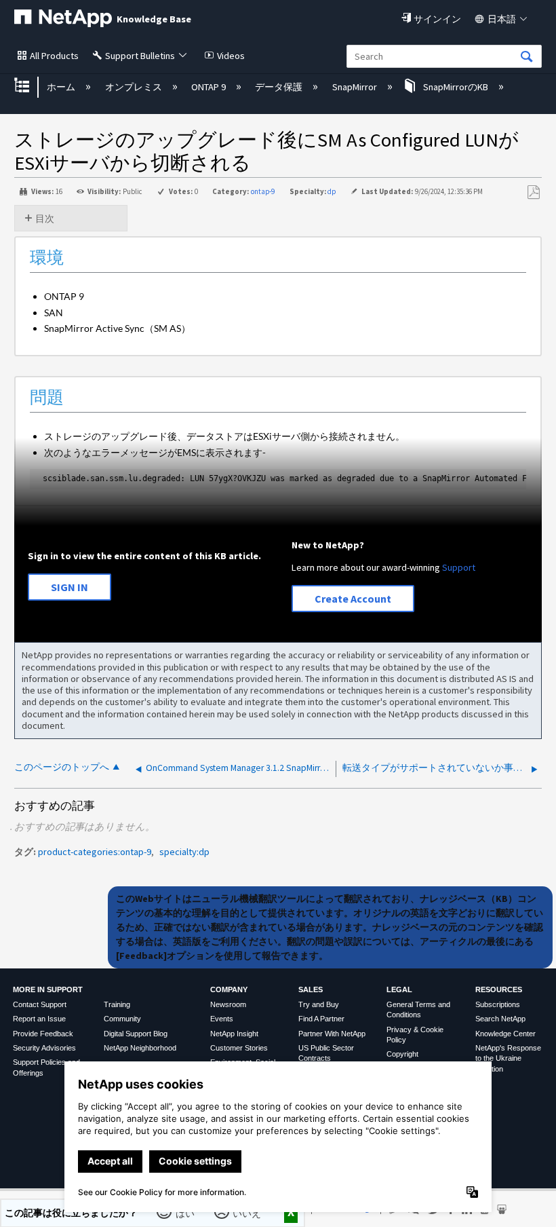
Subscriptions (497, 1004)
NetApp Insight (234, 1034)
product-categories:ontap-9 (94, 852)
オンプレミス (134, 87)
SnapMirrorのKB (455, 87)
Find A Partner (321, 1019)
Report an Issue (39, 1019)
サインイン (437, 19)
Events (221, 1019)
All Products (54, 56)
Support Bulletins (140, 56)
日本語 (502, 19)
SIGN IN (69, 587)
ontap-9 (263, 191)
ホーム (62, 87)
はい (185, 1213)
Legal (399, 989)
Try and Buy (318, 1004)
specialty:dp (184, 852)
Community (122, 1019)
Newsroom (228, 1004)
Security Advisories (44, 1048)
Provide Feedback (43, 1034)
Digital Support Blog (135, 1034)
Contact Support (39, 1004)
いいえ (247, 1213)
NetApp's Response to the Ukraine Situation (508, 1058)
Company (228, 989)
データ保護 (279, 87)
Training (117, 1004)
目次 (44, 218)
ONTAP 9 (209, 87)
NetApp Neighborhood (140, 1048)
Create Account (353, 598)
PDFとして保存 (533, 192)
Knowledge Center (505, 1034)
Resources (498, 989)
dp (331, 191)
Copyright (402, 1054)
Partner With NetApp (331, 1034)
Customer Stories (239, 1048)
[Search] (526, 57)
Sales (310, 989)
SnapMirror (355, 87)
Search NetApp (500, 1019)
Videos (231, 56)
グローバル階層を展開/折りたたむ (30, 86)
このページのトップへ (61, 767)
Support (458, 567)
